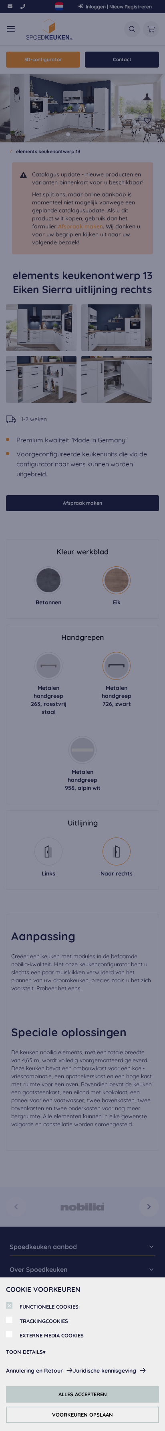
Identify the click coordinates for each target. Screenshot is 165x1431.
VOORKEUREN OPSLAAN (82, 1414)
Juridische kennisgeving (104, 1370)
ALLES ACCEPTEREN (82, 1394)
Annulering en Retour (34, 1370)
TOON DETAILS (24, 1352)
